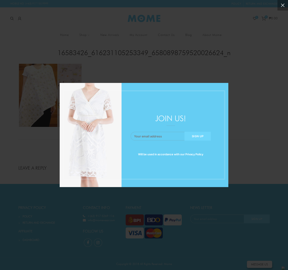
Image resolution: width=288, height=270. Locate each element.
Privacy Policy (194, 154)
